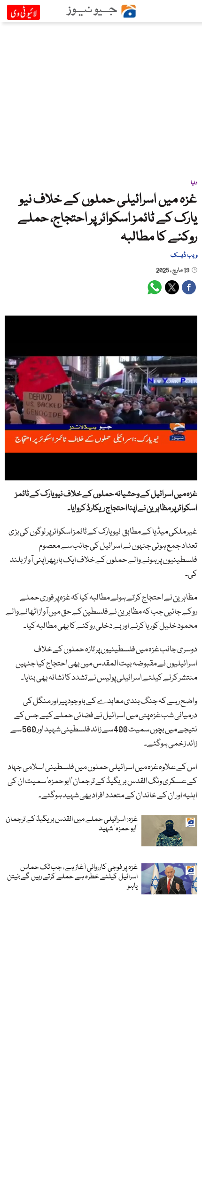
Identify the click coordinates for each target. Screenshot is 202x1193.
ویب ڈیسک (184, 255)
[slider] (100, 473)
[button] (32, 473)
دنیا (194, 183)
